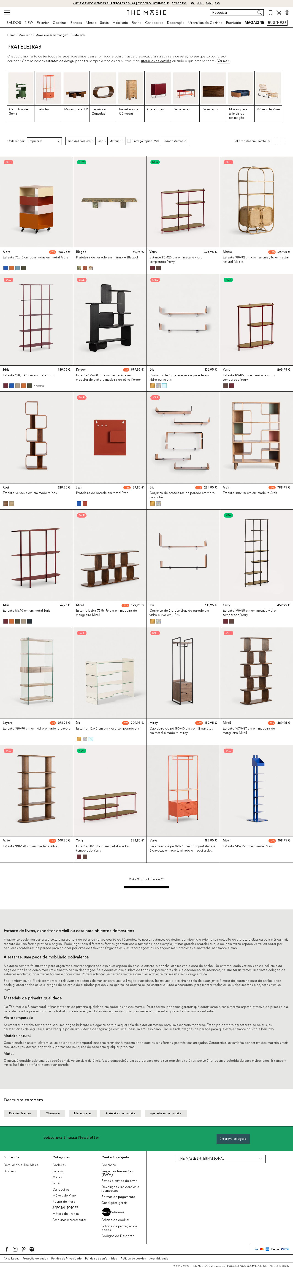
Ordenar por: (16, 141)
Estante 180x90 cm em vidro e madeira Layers (36, 729)
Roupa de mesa (63, 1202)
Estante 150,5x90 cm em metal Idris (29, 375)
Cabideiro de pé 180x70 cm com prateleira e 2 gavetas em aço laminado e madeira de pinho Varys (182, 850)
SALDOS (13, 22)
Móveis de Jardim (65, 1214)
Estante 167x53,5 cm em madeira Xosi (30, 493)
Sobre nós (11, 1157)
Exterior (43, 22)
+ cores (38, 386)
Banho (136, 22)
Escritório (233, 22)
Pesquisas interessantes (69, 1220)
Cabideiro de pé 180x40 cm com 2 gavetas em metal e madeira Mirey (181, 731)
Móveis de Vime (64, 1196)
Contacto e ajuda (115, 1157)
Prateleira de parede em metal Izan (102, 493)
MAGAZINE (254, 22)
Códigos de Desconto (118, 1236)
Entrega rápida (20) (146, 141)
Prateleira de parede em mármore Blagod (107, 257)
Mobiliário (120, 22)
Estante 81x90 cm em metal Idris (26, 611)
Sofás (104, 22)
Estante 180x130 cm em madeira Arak (250, 493)
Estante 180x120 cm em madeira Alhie (30, 846)
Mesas (91, 22)
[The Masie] (146, 12)
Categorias (61, 1157)
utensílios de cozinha (156, 61)
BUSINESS (277, 22)
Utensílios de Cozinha (205, 22)
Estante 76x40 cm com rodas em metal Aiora (35, 257)
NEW (29, 22)
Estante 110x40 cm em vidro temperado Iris (108, 729)
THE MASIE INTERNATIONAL (201, 1159)
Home (11, 35)
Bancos (76, 22)
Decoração (175, 22)
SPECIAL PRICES (65, 1208)
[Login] (287, 12)
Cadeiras (60, 22)
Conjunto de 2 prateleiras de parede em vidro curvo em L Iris (179, 613)
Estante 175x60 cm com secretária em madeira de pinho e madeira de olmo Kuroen (108, 377)
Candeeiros (154, 22)
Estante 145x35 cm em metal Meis (247, 846)
